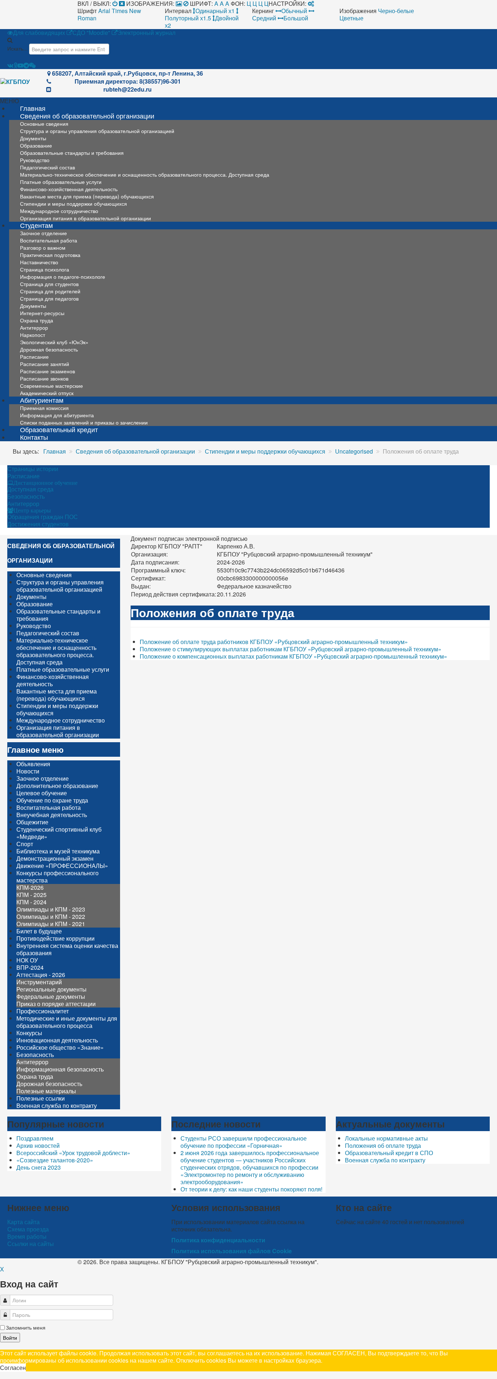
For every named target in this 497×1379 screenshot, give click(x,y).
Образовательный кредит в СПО (389, 1153)
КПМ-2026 (30, 887)
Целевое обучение (41, 793)
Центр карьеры (32, 510)
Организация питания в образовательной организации (85, 218)
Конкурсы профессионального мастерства (57, 876)
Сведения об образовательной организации (87, 115)
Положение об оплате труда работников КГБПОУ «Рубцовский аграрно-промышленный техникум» (274, 642)
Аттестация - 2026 (40, 974)
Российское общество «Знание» (60, 1047)
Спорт (24, 844)
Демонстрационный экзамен (55, 858)
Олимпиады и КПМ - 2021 (50, 924)
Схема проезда (28, 1229)
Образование (34, 604)
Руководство (33, 626)
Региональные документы (51, 989)
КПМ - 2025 (31, 894)
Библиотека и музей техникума (58, 851)
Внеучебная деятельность (51, 815)
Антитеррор (23, 503)
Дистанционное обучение (45, 483)
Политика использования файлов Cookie (231, 1251)
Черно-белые (396, 11)
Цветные (351, 18)
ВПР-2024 (30, 967)
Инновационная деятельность (57, 1040)
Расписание (23, 476)
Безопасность (26, 496)
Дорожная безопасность (49, 1084)
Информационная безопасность (60, 1069)
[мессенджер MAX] (32, 65)
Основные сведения (44, 575)
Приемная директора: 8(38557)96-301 (128, 81)
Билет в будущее (39, 931)
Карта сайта (23, 1222)
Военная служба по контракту (56, 1105)
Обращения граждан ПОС (42, 516)
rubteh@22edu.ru (127, 89)
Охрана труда (34, 1076)
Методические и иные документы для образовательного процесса (66, 1022)
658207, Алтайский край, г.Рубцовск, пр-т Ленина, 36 (127, 73)
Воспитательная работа (48, 807)
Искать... (17, 48)
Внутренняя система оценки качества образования (67, 949)
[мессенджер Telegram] (26, 65)
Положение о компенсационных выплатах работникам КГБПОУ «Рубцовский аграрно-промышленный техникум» (293, 656)
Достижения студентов (38, 524)
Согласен (13, 1367)
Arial (104, 11)
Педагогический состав (47, 633)
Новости (27, 771)
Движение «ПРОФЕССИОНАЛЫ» (62, 865)
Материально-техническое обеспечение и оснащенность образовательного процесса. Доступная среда (144, 174)
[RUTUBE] (20, 65)
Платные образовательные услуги (62, 669)
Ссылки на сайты (30, 1243)
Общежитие (32, 822)
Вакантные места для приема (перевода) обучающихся (56, 695)
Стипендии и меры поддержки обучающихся (57, 709)
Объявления (33, 764)
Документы (31, 596)
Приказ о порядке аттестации (56, 1004)
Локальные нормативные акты (386, 1138)
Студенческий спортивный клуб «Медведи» (59, 833)
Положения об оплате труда (383, 1145)
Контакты (34, 437)
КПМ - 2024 (31, 902)
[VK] (10, 65)
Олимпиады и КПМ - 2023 (50, 909)
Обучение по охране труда (52, 800)
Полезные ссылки (40, 1098)
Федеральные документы (50, 996)
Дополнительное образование (57, 785)
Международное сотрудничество (60, 720)
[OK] (15, 65)
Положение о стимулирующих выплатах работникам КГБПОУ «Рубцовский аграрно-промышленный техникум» (290, 649)
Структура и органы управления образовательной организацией (97, 130)
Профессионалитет (42, 1011)
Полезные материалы (46, 1091)
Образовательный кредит (59, 429)
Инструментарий (39, 982)
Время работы (27, 1236)
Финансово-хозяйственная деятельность (52, 680)
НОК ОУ (27, 960)
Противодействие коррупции (55, 938)
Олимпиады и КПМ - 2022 (50, 916)
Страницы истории (32, 469)
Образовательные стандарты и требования (72, 152)
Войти (10, 1337)
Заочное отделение (42, 778)
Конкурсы (29, 1033)
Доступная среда (30, 489)
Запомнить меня (25, 1327)
